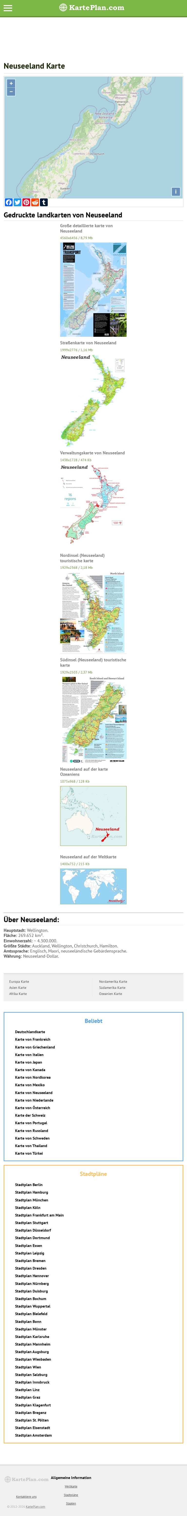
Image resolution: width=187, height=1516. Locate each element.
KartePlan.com (35, 1507)
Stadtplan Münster (31, 1329)
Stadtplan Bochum (30, 1298)
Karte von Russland (31, 1130)
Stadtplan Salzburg (31, 1374)
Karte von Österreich (32, 1107)
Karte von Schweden (32, 1138)
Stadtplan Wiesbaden (33, 1359)
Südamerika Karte (112, 987)
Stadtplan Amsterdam (33, 1435)
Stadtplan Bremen (30, 1260)
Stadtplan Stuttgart (31, 1222)
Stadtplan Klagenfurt (33, 1405)
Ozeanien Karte (110, 994)
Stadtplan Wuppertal (32, 1306)
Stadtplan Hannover (32, 1275)
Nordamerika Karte (113, 981)
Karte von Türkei (29, 1153)
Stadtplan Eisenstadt (32, 1427)
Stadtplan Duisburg (31, 1291)
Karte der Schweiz (30, 1115)
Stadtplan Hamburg (31, 1192)
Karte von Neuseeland (34, 1092)
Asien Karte (17, 987)
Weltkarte (71, 1486)
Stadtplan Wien (28, 1367)
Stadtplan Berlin (29, 1184)
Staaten (71, 1503)
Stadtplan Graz (27, 1397)
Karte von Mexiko (30, 1084)
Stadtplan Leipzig (29, 1253)
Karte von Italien (29, 1054)
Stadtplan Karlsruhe (32, 1336)
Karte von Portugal (31, 1122)
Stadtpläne (71, 1495)
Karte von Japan (28, 1062)
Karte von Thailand (31, 1145)
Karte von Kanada (30, 1069)
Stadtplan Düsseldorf (33, 1230)
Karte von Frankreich (32, 1039)
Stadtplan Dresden (31, 1268)
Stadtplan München (31, 1200)
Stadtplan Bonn (28, 1321)
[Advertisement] (93, 41)
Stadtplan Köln (27, 1207)
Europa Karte (19, 981)
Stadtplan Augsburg (32, 1351)
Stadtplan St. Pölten (32, 1420)
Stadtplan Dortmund (32, 1237)
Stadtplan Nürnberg (32, 1283)
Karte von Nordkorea (33, 1077)
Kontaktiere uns (26, 1497)
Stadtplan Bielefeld (31, 1313)
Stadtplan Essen (28, 1245)
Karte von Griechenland (35, 1047)
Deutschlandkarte (30, 1031)
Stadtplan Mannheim (32, 1344)
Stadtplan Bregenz (30, 1412)
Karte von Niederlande (34, 1100)
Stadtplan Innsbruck (32, 1382)
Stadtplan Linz (27, 1389)
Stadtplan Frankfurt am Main (39, 1215)
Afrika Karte (18, 994)
